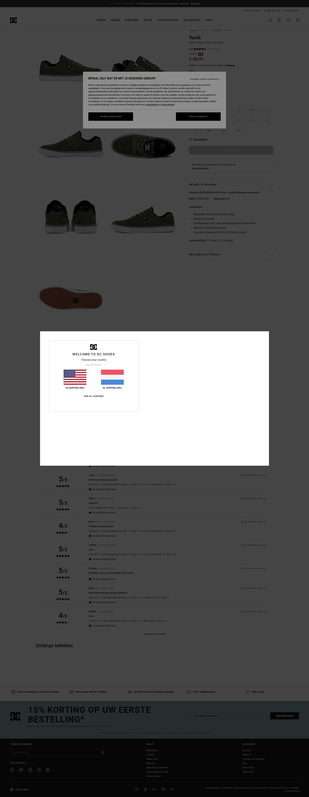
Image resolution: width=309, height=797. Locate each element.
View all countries (94, 396)
